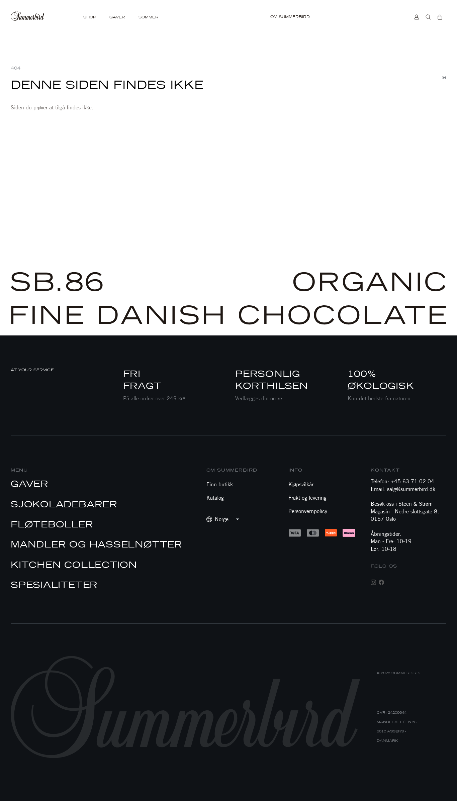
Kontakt (385, 470)
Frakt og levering (307, 498)
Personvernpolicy (307, 511)
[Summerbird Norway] (29, 17)
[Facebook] (381, 582)
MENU (19, 470)
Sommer (149, 17)
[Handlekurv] (440, 17)
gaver (117, 17)
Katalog (215, 498)
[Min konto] (417, 17)
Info (295, 470)
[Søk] (428, 17)
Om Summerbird (290, 16)
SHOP (89, 17)
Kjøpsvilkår (300, 484)
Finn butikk (219, 484)
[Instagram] (373, 582)
